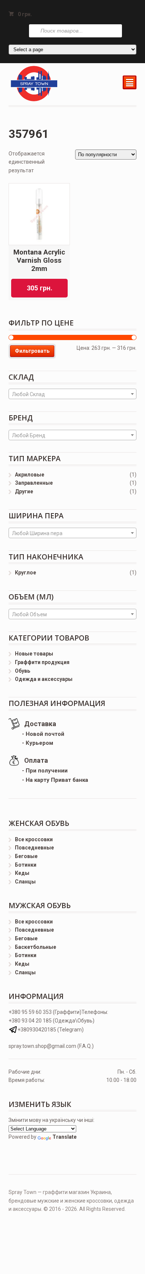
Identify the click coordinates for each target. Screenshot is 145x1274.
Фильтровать (32, 351)
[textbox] (72, 394)
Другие (24, 491)
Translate (64, 1137)
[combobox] (73, 394)
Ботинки (25, 865)
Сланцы (25, 882)
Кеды (22, 873)
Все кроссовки (34, 839)
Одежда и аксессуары (43, 679)
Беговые (26, 856)
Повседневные (34, 848)
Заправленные (34, 483)
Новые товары (34, 654)
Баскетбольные (35, 947)
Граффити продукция (42, 662)
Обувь (22, 671)
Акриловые (29, 475)
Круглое (25, 573)
